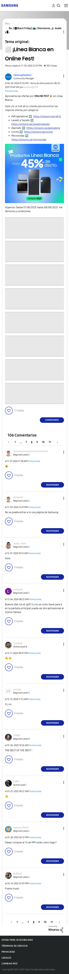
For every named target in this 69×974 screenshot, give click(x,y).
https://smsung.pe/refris (47, 116)
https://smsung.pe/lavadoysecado (30, 124)
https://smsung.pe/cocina (38, 131)
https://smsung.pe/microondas (28, 139)
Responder (52, 485)
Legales (6, 957)
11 (50, 442)
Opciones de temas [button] (58, 31)
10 (43, 442)
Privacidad (8, 951)
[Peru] (9, 5)
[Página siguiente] (56, 442)
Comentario (52, 420)
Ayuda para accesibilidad (17, 940)
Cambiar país (9, 963)
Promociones (11, 91)
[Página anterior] (10, 442)
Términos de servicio (15, 946)
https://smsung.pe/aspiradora (43, 128)
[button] (58, 75)
